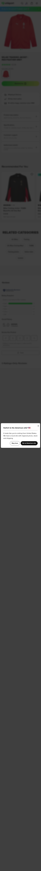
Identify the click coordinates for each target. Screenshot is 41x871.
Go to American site (29, 443)
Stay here (15, 443)
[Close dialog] (38, 426)
